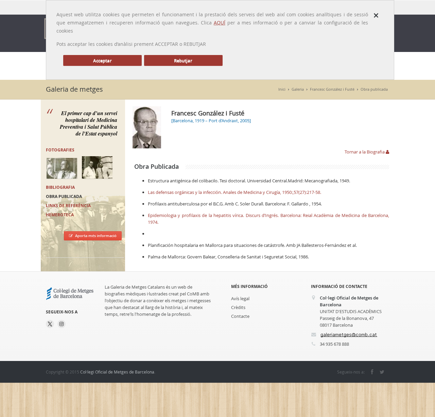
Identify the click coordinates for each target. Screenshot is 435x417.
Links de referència (68, 205)
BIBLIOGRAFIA (60, 187)
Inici (281, 89)
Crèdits (238, 307)
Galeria (298, 89)
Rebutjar (183, 60)
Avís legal (240, 298)
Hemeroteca (60, 215)
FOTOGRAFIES (60, 150)
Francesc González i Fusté (332, 89)
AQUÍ (219, 22)
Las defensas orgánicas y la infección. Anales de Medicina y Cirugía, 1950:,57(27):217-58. (234, 192)
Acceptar (102, 60)
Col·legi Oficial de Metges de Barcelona (117, 372)
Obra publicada (374, 89)
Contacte (240, 316)
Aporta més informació (96, 235)
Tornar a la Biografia (365, 152)
